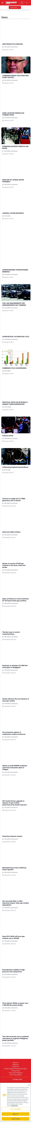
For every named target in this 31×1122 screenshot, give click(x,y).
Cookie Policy (14, 1105)
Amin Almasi (7, 407)
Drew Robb (7, 216)
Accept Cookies (15, 1119)
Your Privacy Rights (15, 1075)
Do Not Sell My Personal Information (15, 1069)
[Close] (29, 1085)
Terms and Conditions (15, 1073)
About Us (15, 1063)
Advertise (15, 1065)
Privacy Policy (15, 1071)
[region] (15, 1102)
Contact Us (15, 1067)
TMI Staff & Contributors (11, 47)
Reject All (15, 1114)
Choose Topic (13, 7)
